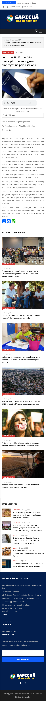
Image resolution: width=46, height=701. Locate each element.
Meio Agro (16, 510)
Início (6, 40)
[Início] (23, 18)
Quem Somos (7, 621)
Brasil (15, 535)
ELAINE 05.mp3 (9, 115)
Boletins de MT (15, 40)
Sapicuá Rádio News (9, 631)
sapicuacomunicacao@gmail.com (17, 605)
